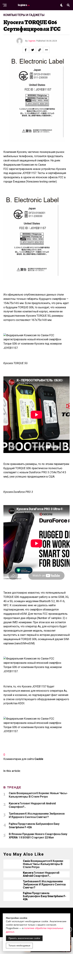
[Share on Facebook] (26, 50)
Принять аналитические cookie (24, 938)
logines (32, 41)
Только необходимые (19, 945)
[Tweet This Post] (33, 50)
